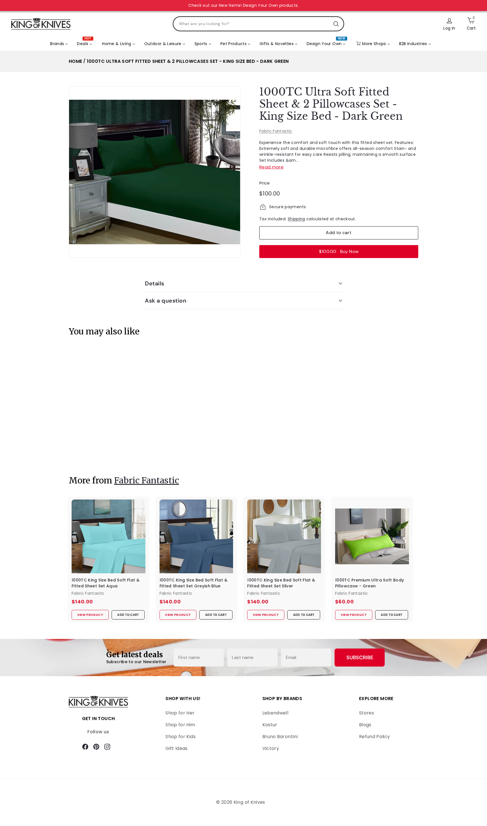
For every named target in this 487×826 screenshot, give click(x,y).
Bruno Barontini (280, 736)
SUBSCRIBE (359, 657)
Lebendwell (275, 713)
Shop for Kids (180, 736)
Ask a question (165, 300)
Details (154, 283)
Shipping (296, 219)
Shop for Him (180, 724)
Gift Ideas (176, 748)
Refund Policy (374, 736)
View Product (87, 451)
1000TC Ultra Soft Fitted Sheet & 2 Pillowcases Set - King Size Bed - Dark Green (188, 61)
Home (75, 61)
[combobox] (258, 23)
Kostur (269, 724)
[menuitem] (59, 44)
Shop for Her (179, 713)
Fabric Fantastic (275, 131)
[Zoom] (154, 171)
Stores (366, 713)
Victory (270, 748)
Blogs (365, 724)
